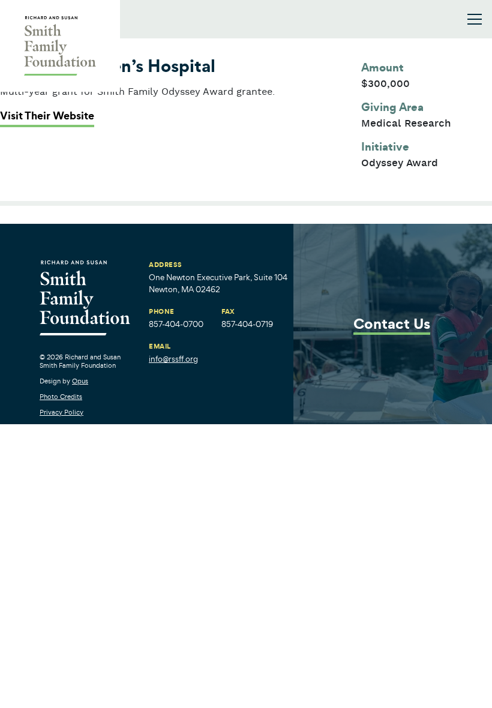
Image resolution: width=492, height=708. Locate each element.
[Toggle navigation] (474, 19)
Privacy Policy (61, 412)
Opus (80, 381)
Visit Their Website (47, 116)
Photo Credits (61, 396)
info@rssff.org (173, 359)
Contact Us (391, 325)
